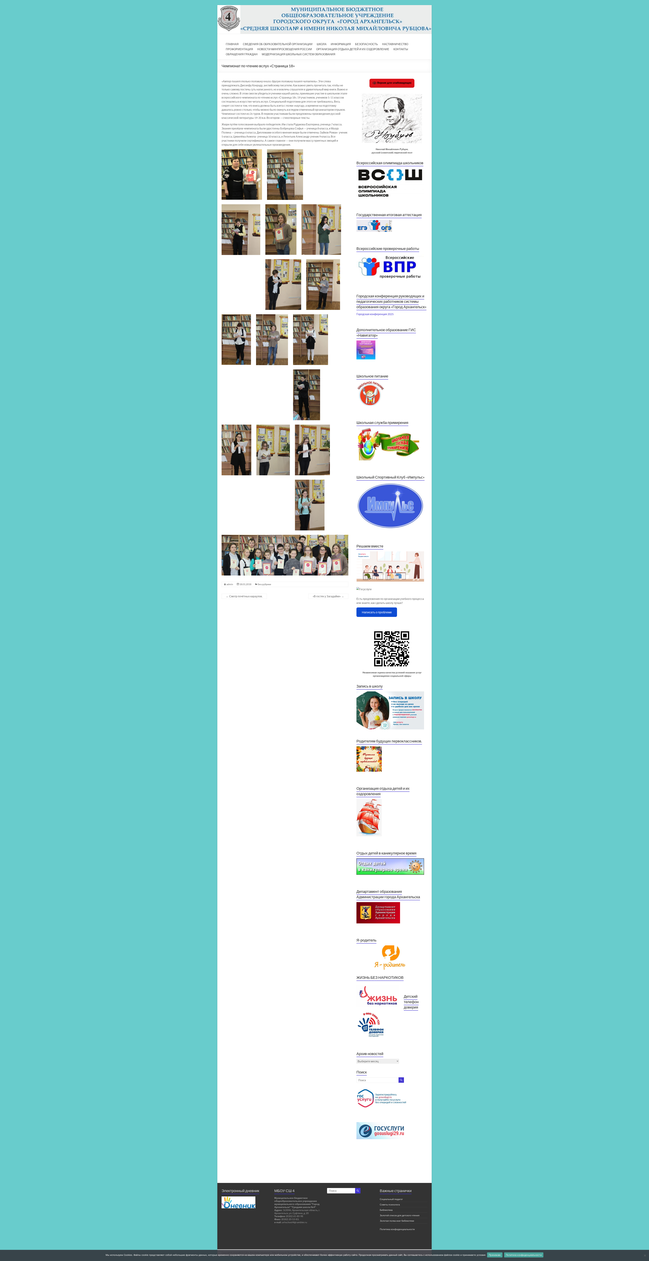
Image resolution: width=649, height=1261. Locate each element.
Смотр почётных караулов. (244, 596)
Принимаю (495, 1255)
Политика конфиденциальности (397, 1229)
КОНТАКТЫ (400, 49)
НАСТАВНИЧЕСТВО (395, 44)
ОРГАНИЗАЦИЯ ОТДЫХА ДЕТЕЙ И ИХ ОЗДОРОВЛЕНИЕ (352, 49)
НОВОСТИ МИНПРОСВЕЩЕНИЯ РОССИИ (284, 49)
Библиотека (386, 1209)
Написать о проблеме (377, 612)
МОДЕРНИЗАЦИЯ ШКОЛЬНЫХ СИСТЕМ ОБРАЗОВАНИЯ (298, 54)
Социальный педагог (391, 1199)
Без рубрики (264, 584)
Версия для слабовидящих (394, 82)
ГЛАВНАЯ (232, 44)
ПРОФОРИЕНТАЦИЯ (239, 49)
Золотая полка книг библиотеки (397, 1220)
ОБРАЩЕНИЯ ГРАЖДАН (242, 54)
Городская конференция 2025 (375, 314)
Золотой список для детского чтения (399, 1215)
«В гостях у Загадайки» (328, 596)
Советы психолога (390, 1204)
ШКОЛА (322, 44)
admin (229, 584)
